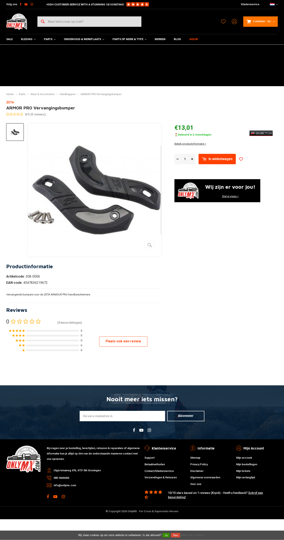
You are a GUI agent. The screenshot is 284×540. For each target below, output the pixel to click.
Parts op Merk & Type (127, 39)
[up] (192, 159)
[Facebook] (20, 4)
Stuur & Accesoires (42, 94)
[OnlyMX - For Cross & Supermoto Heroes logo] (16, 21)
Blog (177, 39)
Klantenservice (250, 4)
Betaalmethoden (154, 464)
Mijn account (244, 457)
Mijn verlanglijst (245, 477)
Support (149, 457)
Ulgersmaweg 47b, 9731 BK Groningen (77, 470)
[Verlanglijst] (223, 21)
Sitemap (195, 457)
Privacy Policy (199, 464)
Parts (48, 39)
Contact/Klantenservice (159, 471)
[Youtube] (26, 4)
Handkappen (67, 94)
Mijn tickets (243, 471)
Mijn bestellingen (246, 464)
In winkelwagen (220, 159)
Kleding (26, 39)
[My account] (234, 21)
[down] (177, 159)
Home (10, 94)
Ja (166, 535)
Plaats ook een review (123, 341)
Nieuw (193, 39)
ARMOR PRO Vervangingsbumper (101, 94)
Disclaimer (197, 471)
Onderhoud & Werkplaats (82, 39)
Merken (160, 39)
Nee (175, 535)
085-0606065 (61, 477)
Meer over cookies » (193, 535)
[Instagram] (32, 4)
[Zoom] (149, 245)
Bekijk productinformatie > (190, 143)
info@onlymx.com (65, 485)
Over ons (195, 484)
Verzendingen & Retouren (160, 477)
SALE (9, 39)
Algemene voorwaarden (205, 477)
